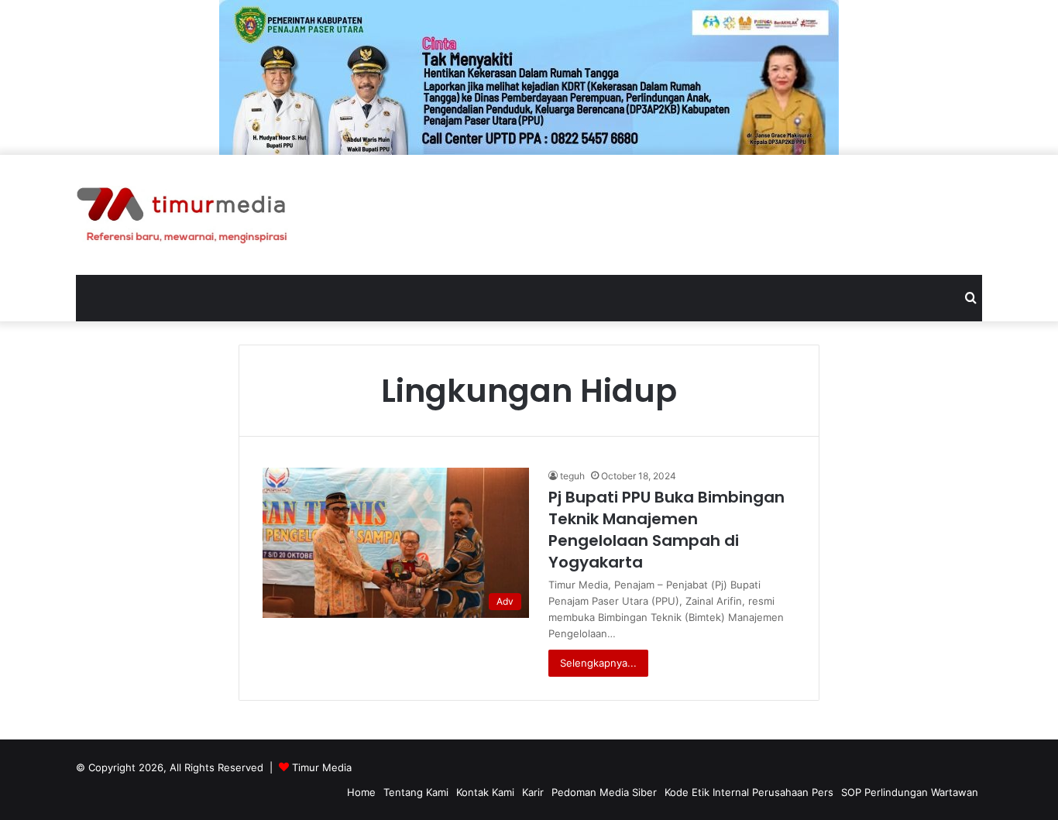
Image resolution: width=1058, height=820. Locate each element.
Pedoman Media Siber (604, 792)
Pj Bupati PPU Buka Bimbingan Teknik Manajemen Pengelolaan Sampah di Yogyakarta (666, 529)
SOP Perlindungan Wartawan (909, 792)
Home (361, 792)
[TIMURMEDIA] (182, 215)
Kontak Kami (485, 792)
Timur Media (322, 767)
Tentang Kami (415, 792)
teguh (572, 476)
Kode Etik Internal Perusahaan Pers (749, 792)
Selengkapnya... (598, 663)
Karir (533, 792)
